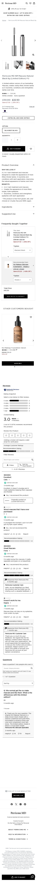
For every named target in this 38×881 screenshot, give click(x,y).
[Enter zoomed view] (33, 55)
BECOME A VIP (18, 795)
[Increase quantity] (17, 139)
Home (4, 20)
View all (31, 106)
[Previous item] (3, 340)
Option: (5, 126)
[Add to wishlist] (30, 149)
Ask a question (19, 96)
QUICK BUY (18, 363)
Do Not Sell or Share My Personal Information (18, 823)
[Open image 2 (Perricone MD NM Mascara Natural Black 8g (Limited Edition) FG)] (18, 65)
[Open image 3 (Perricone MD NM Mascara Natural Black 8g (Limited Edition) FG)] (29, 65)
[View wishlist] (30, 3)
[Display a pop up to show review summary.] (17, 350)
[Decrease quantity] (5, 139)
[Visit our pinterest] (25, 804)
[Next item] (33, 340)
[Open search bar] (27, 3)
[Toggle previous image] (1, 40)
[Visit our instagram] (20, 804)
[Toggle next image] (35, 40)
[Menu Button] (2, 3)
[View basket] (34, 3)
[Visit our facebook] (12, 804)
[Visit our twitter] (16, 804)
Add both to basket (16, 296)
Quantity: (6, 135)
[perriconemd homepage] (10, 3)
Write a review (7, 96)
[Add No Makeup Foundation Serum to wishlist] (31, 317)
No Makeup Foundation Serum (14, 348)
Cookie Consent (18, 821)
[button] (32, 877)
